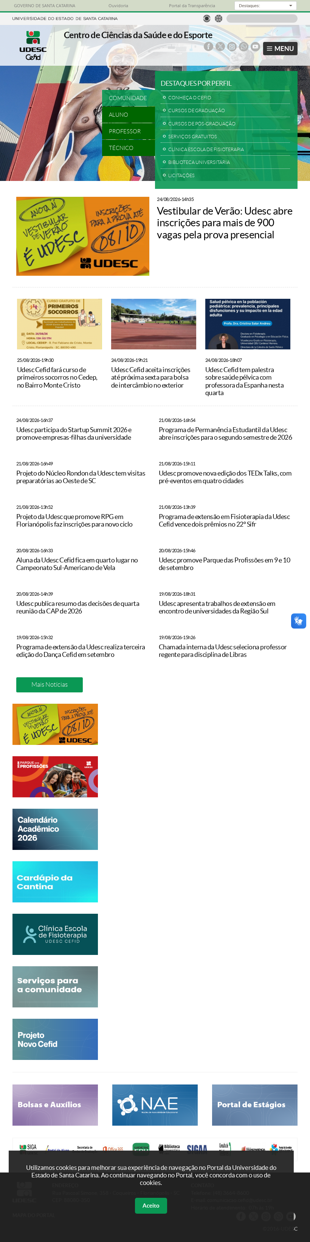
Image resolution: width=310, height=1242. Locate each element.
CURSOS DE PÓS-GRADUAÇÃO (202, 124)
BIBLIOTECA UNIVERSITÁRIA (199, 162)
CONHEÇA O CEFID (189, 97)
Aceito (151, 1205)
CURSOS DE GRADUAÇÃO (196, 110)
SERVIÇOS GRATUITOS (192, 136)
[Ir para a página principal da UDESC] (65, 17)
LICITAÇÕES (181, 175)
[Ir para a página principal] (33, 57)
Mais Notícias (49, 684)
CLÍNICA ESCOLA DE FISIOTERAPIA (206, 149)
